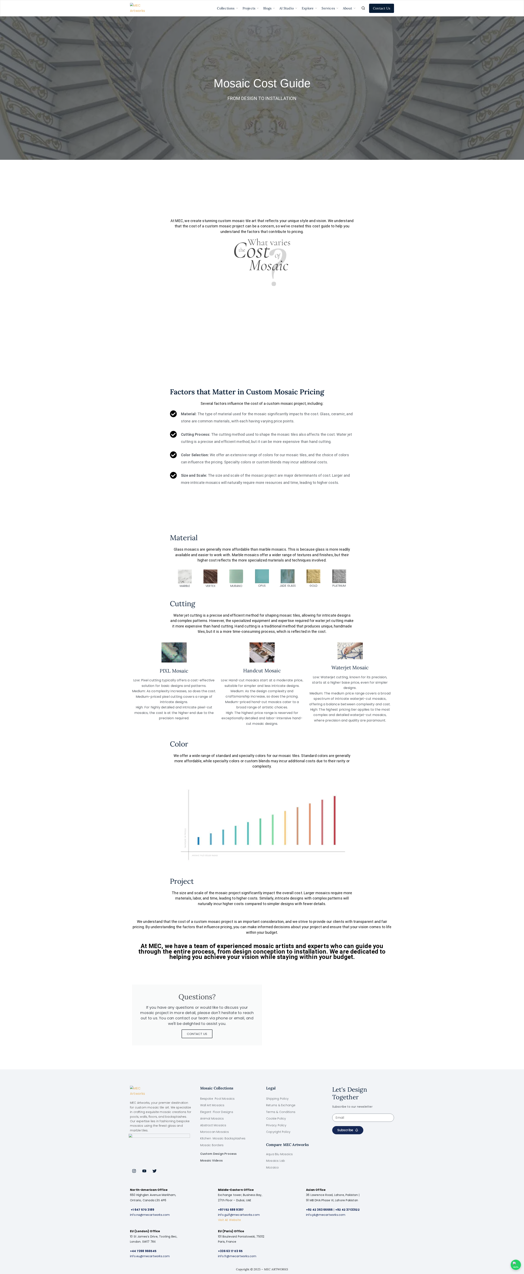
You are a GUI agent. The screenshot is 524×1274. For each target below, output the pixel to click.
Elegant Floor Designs (216, 1112)
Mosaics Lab (275, 1161)
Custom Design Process (218, 1154)
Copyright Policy (278, 1132)
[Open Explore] (316, 8)
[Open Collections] (237, 8)
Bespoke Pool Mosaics (217, 1099)
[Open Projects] (257, 8)
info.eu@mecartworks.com (150, 1256)
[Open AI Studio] (296, 8)
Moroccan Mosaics (214, 1132)
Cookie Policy (276, 1118)
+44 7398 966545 (143, 1251)
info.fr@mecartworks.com (237, 1256)
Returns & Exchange (281, 1105)
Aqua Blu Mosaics (279, 1154)
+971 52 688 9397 (231, 1210)
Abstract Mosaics (213, 1125)
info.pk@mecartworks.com (326, 1215)
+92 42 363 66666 (319, 1210)
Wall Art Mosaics (212, 1105)
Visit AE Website (229, 1220)
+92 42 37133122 (347, 1210)
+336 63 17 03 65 (230, 1251)
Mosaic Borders (212, 1145)
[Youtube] (144, 1171)
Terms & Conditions (281, 1112)
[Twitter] (154, 1171)
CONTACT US (197, 1034)
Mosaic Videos (211, 1160)
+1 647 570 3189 (142, 1210)
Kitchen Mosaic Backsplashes (223, 1138)
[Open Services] (337, 8)
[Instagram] (134, 1171)
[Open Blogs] (273, 8)
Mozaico (272, 1167)
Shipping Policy (277, 1099)
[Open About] (354, 8)
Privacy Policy (276, 1125)
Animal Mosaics (212, 1118)
